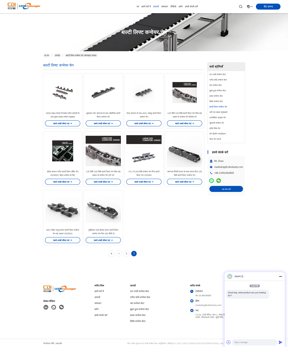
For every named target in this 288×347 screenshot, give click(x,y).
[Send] (280, 342)
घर (138, 6)
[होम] (59, 292)
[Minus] (280, 276)
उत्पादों (156, 6)
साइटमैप (59, 343)
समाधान (164, 6)
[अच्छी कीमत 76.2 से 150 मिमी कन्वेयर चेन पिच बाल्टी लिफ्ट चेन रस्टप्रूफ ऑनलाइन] (144, 151)
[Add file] (228, 342)
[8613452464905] (53, 307)
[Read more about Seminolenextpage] (111, 253)
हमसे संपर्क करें (191, 6)
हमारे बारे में (146, 6)
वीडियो (173, 6)
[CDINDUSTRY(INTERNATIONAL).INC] (24, 6)
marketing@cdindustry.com (228, 167)
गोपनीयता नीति (48, 343)
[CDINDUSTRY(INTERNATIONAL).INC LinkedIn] (46, 307)
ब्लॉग (181, 6)
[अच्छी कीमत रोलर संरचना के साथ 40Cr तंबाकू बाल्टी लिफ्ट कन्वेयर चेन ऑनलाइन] (144, 92)
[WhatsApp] (211, 180)
